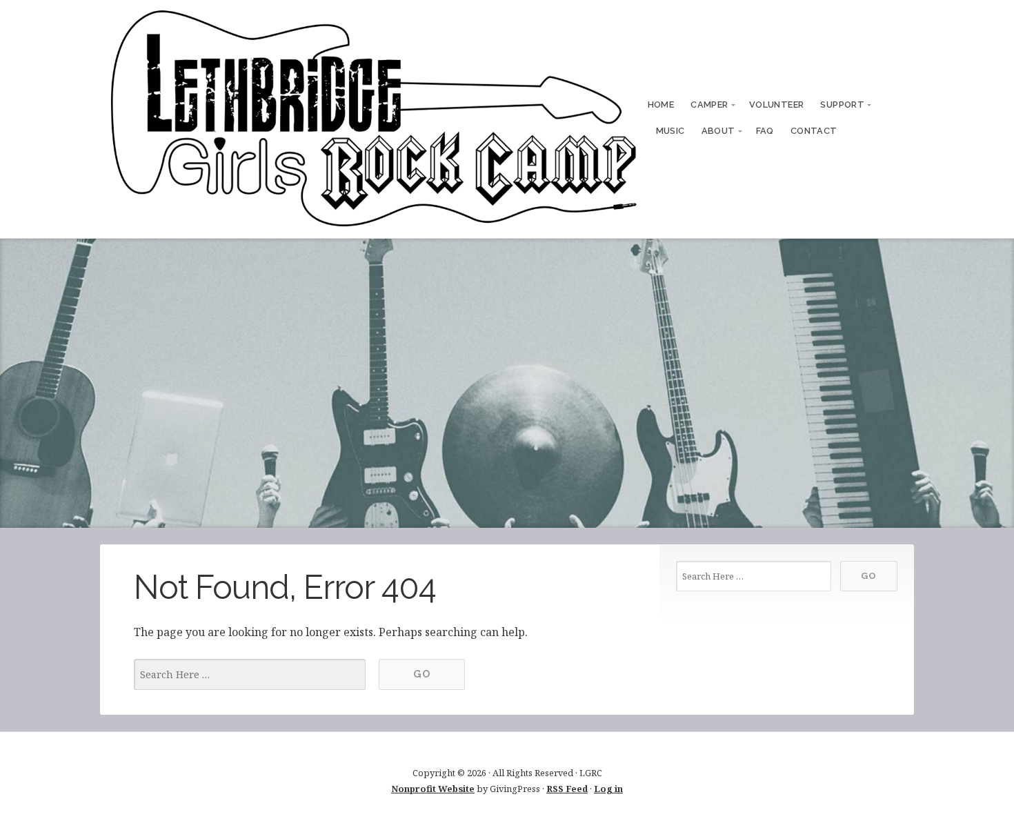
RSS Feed (567, 788)
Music (670, 131)
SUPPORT (842, 104)
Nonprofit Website (433, 788)
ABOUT (718, 131)
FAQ (765, 131)
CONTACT (814, 131)
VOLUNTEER (776, 104)
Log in (608, 788)
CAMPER (709, 104)
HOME (661, 104)
